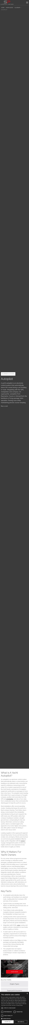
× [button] (27, 993)
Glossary (17, 7)
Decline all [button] (21, 1021)
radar (18, 925)
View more (14, 971)
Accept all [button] (8, 1021)
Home (2, 7)
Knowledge (9, 7)
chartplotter (9, 799)
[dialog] (14, 1008)
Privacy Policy (19, 1005)
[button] (26, 2)
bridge (23, 841)
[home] (7, 2)
